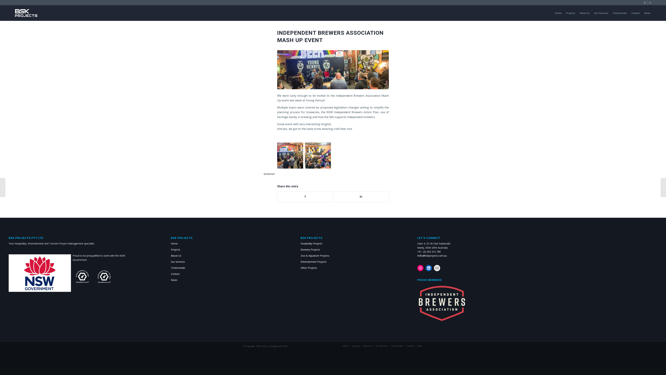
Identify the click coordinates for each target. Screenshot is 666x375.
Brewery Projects (310, 249)
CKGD (285, 346)
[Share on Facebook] (305, 196)
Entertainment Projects (314, 261)
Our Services (178, 261)
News (174, 280)
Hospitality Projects (311, 243)
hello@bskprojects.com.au (432, 255)
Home (174, 243)
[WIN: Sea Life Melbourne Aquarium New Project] (2, 187)
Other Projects (309, 267)
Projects (175, 249)
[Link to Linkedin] (650, 2)
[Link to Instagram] (644, 2)
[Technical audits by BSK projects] (663, 187)
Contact (175, 274)
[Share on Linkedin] (361, 196)
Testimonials (178, 267)
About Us (176, 255)
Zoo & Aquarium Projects (315, 255)
